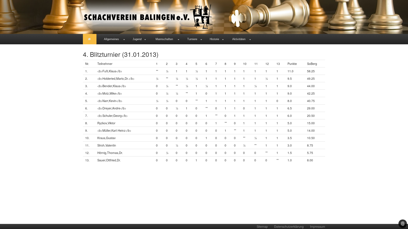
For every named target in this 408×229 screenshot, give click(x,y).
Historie (214, 39)
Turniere (192, 39)
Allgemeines (111, 39)
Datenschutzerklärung (289, 226)
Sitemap (262, 226)
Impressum (317, 226)
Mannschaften (164, 39)
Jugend (137, 39)
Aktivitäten (238, 39)
